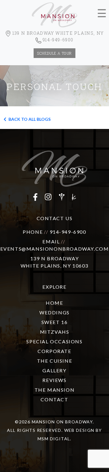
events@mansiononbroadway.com (54, 249)
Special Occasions (54, 341)
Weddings (54, 312)
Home (54, 303)
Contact (54, 399)
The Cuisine (54, 361)
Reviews (54, 380)
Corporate (54, 351)
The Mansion (55, 390)
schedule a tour (54, 53)
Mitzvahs (54, 332)
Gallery (54, 370)
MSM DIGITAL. (54, 438)
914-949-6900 (68, 232)
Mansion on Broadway (62, 421)
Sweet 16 (54, 322)
